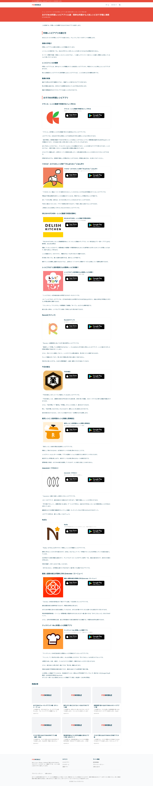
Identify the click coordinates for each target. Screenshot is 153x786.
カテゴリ (113, 5)
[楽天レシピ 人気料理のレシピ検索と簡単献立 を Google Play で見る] (98, 430)
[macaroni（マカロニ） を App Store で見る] (75, 479)
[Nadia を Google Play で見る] (98, 531)
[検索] (119, 4)
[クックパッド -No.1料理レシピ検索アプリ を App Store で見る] (75, 636)
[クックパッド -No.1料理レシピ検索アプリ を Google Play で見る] (98, 637)
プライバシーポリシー (98, 764)
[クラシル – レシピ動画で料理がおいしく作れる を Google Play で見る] (98, 115)
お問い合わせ (96, 766)
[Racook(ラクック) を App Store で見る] (75, 326)
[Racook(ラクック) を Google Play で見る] (98, 326)
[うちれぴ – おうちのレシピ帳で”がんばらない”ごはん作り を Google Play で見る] (98, 175)
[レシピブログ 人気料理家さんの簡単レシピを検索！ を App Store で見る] (75, 278)
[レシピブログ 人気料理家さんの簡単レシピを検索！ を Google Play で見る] (98, 279)
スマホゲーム (65, 764)
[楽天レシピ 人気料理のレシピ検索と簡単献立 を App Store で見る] (75, 430)
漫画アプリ (65, 766)
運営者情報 (96, 762)
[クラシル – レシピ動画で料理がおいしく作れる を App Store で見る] (75, 115)
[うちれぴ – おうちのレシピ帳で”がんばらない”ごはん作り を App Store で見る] (75, 175)
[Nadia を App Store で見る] (75, 531)
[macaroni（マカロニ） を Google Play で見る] (98, 479)
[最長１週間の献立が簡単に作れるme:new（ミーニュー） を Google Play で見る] (98, 583)
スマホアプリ (49, 12)
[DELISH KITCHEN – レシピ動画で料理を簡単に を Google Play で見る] (98, 225)
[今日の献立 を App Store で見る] (75, 376)
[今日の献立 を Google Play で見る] (98, 376)
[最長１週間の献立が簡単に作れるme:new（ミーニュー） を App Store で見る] (75, 583)
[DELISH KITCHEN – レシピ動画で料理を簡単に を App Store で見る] (75, 225)
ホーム (107, 5)
